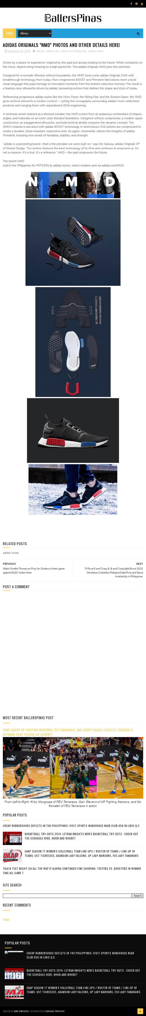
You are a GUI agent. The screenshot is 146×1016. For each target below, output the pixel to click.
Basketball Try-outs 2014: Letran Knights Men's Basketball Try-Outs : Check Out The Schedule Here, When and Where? (83, 972)
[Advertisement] (35, 626)
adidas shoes (95, 51)
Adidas (40, 51)
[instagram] (136, 4)
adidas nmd (52, 51)
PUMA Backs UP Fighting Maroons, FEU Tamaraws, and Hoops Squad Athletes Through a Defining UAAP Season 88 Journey (68, 732)
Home (9, 33)
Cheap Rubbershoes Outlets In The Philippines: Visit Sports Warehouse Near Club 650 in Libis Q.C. (71, 826)
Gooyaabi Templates (54, 1011)
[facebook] (131, 4)
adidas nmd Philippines (74, 51)
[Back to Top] (140, 1011)
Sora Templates (21, 1011)
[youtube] (142, 4)
